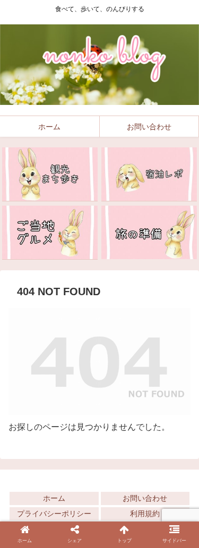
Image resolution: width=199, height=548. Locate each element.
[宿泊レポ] (149, 174)
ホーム (54, 498)
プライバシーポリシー (54, 513)
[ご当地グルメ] (50, 233)
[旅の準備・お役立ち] (149, 233)
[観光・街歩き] (50, 174)
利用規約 (145, 513)
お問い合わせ (145, 498)
